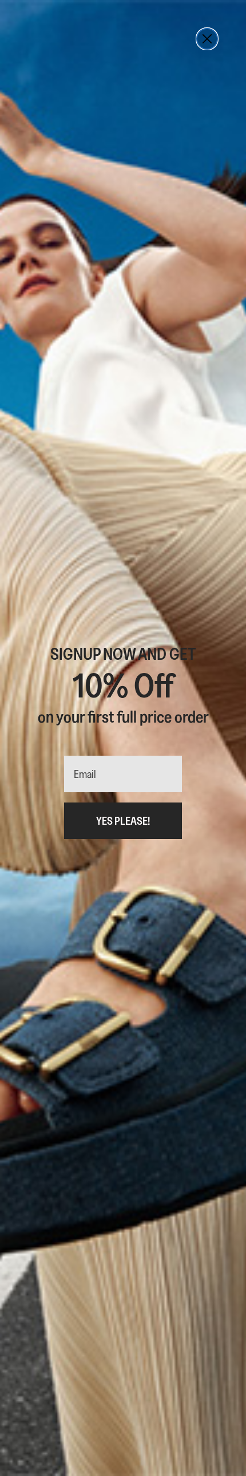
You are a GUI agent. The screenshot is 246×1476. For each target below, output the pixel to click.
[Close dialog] (207, 39)
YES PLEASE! (123, 821)
